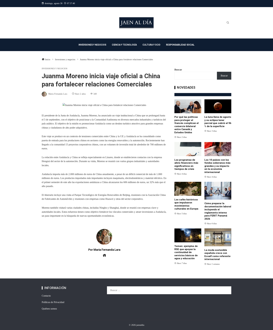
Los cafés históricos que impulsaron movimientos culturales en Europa (186, 204)
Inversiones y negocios (54, 69)
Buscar (178, 69)
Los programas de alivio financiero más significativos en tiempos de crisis (186, 164)
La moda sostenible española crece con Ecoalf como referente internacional (217, 255)
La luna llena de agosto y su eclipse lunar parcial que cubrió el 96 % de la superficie (217, 122)
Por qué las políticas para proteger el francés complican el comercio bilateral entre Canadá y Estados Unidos (186, 125)
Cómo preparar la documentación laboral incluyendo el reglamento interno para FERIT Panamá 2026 (217, 211)
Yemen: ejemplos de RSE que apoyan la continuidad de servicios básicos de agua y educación (186, 252)
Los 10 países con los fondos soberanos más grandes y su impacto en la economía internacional (217, 166)
